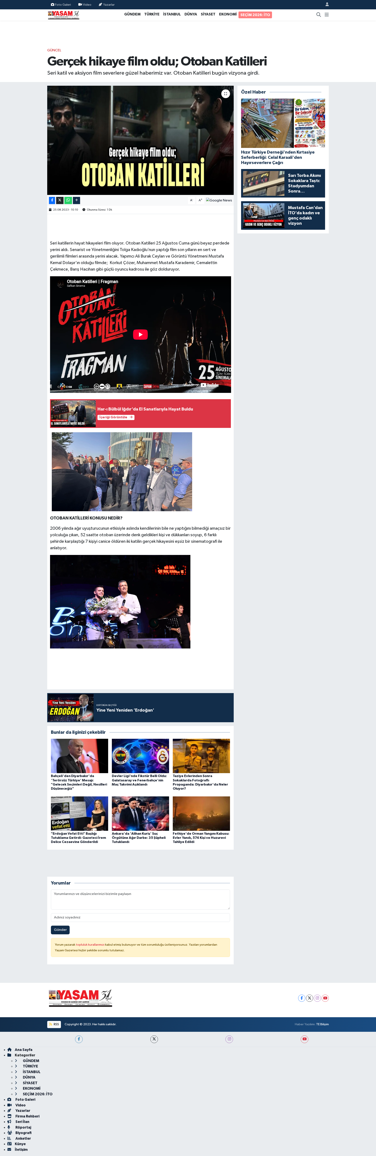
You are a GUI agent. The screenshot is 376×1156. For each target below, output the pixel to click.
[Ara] (319, 15)
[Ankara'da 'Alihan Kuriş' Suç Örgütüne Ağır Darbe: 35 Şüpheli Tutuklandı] (140, 813)
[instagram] (229, 1039)
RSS (56, 1024)
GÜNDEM (132, 14)
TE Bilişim (322, 1024)
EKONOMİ (228, 14)
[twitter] (154, 1039)
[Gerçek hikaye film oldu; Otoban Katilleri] (140, 140)
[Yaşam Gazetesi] (63, 14)
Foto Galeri (63, 4)
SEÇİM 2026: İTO (255, 15)
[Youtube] (325, 998)
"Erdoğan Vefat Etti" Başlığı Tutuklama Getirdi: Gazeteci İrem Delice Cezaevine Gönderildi (78, 838)
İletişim (21, 1149)
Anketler (23, 1138)
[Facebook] (301, 998)
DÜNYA (191, 14)
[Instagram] (317, 998)
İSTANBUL (172, 14)
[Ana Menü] (327, 15)
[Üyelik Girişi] (325, 4)
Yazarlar (109, 4)
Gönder (60, 930)
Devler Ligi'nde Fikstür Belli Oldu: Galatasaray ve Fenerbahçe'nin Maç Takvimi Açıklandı (139, 780)
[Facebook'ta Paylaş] (52, 200)
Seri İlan (22, 1122)
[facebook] (79, 1039)
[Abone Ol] (219, 200)
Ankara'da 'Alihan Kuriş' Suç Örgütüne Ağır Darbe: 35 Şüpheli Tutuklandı (139, 838)
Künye (20, 1144)
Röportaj (23, 1127)
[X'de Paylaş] (60, 200)
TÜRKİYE (151, 14)
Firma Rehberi (27, 1116)
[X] (309, 998)
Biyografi (23, 1133)
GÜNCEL (54, 50)
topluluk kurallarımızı (90, 944)
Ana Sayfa (23, 1050)
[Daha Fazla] (76, 200)
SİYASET (208, 14)
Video (87, 4)
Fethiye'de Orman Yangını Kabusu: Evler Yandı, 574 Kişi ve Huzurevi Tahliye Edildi (201, 838)
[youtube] (304, 1039)
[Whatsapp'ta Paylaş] (68, 200)
